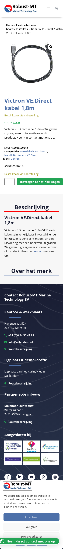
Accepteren (31, 517)
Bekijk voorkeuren (31, 536)
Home (10, 25)
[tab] (31, 207)
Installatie (10, 155)
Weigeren (31, 527)
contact (38, 251)
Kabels (22, 155)
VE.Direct (32, 155)
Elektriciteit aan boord (33, 151)
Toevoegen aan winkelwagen (40, 182)
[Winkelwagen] (56, 8)
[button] (51, 47)
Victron (15, 158)
